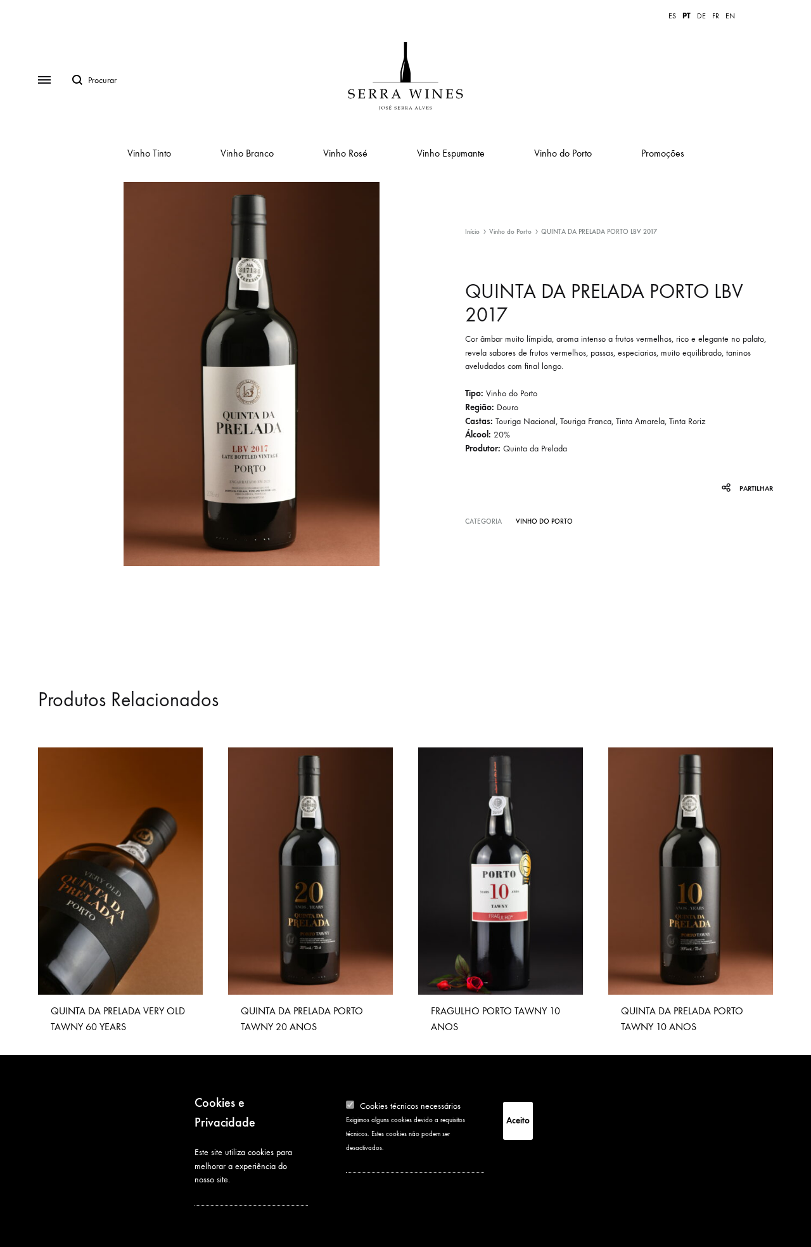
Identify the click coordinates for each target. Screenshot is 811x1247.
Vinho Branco (247, 153)
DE (701, 15)
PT (686, 15)
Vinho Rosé (345, 153)
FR (715, 15)
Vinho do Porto (563, 153)
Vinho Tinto (149, 153)
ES (672, 15)
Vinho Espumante (451, 153)
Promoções (662, 153)
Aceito (518, 1120)
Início (472, 232)
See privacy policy (226, 1196)
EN (730, 15)
